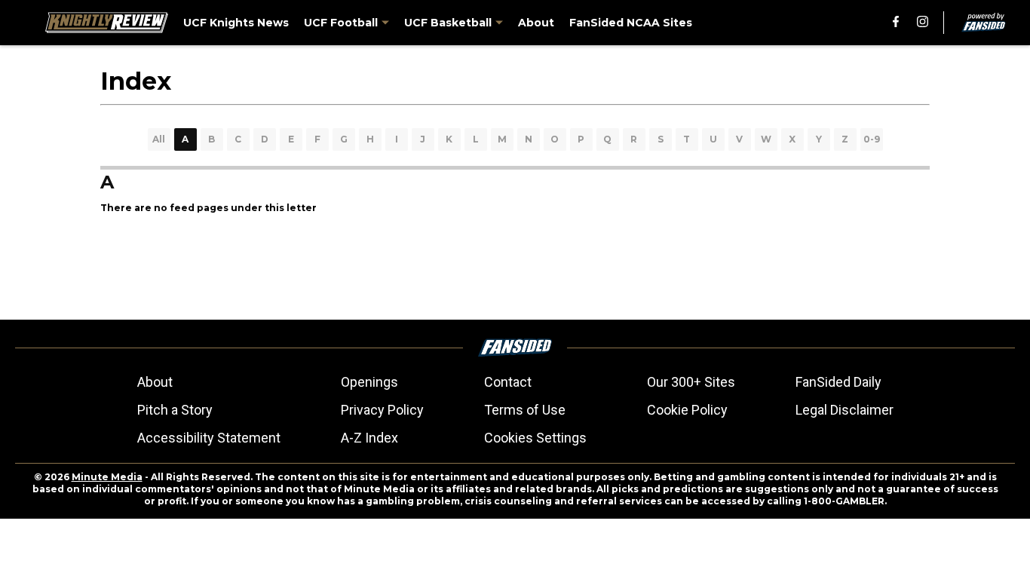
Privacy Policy (382, 410)
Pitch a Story (175, 410)
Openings (369, 382)
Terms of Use (525, 410)
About (155, 382)
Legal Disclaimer (844, 410)
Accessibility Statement (208, 438)
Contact (508, 382)
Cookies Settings (535, 438)
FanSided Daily (838, 382)
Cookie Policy (687, 410)
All (158, 139)
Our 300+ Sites (691, 382)
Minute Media (107, 476)
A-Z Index (369, 438)
